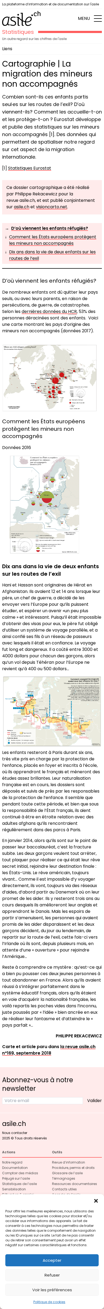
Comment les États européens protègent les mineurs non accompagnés (52, 240)
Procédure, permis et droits (73, 1167)
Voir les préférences (52, 1290)
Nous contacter (14, 1133)
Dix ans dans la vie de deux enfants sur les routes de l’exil (52, 255)
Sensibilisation (14, 1189)
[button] (96, 1201)
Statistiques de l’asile (19, 1184)
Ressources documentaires (74, 1184)
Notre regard (12, 1162)
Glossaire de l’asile (67, 1173)
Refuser (52, 1275)
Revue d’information (68, 1162)
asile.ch (21, 207)
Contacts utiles (64, 1189)
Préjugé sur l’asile (16, 1178)
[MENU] (98, 18)
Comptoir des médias (20, 1173)
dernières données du (49, 311)
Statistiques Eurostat (29, 168)
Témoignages (63, 1178)
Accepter (52, 1260)
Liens (7, 49)
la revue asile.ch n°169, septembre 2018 (48, 1050)
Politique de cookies (49, 1302)
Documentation (15, 1167)
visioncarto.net (51, 207)
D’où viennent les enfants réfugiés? (49, 228)
